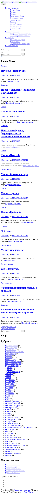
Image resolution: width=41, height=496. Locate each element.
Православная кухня (17, 40)
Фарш (7, 451)
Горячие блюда (6, 169)
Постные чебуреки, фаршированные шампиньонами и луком (15, 133)
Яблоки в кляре (11, 467)
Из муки (8, 390)
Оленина (8, 416)
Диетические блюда (17, 16)
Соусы (7, 441)
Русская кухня (15, 42)
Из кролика (9, 386)
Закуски (8, 376)
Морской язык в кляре (14, 174)
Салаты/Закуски (16, 24)
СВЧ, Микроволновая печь (20, 36)
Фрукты (8, 455)
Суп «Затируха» (10, 268)
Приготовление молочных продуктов (19, 427)
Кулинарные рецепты (22, 490)
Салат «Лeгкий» (10, 155)
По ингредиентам (11, 8)
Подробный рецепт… (14, 81)
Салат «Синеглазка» (13, 111)
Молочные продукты (13, 406)
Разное (12, 30)
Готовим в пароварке (13, 364)
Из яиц (7, 396)
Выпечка (13, 12)
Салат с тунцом (10, 193)
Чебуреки (6, 231)
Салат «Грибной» (11, 212)
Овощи (8, 414)
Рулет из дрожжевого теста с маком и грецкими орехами (17, 311)
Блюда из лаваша (11, 346)
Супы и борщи (15, 28)
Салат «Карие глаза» (13, 469)
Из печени (9, 392)
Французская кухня (12, 453)
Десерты (13, 14)
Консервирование (16, 18)
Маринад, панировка (13, 404)
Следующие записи (8, 329)
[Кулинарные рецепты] (28, 2)
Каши (7, 398)
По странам (9, 38)
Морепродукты (15, 20)
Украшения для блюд (13, 449)
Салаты (3, 107)
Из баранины (10, 380)
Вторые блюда (15, 10)
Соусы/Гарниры (16, 26)
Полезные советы (11, 46)
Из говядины (10, 382)
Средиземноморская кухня (20, 44)
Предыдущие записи (8, 327)
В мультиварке (10, 350)
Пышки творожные (12, 465)
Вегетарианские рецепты (14, 352)
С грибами (9, 433)
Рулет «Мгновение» (12, 473)
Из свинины (9, 394)
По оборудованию (12, 32)
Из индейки (9, 384)
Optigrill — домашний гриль (20, 34)
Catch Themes (29, 492)
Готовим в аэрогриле (13, 362)
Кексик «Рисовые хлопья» (15, 471)
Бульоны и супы (7, 264)
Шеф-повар (5, 75)
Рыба (7, 431)
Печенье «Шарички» (13, 70)
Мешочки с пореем (12, 249)
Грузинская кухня (11, 366)
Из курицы (9, 388)
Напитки (13, 22)
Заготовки (9, 374)
